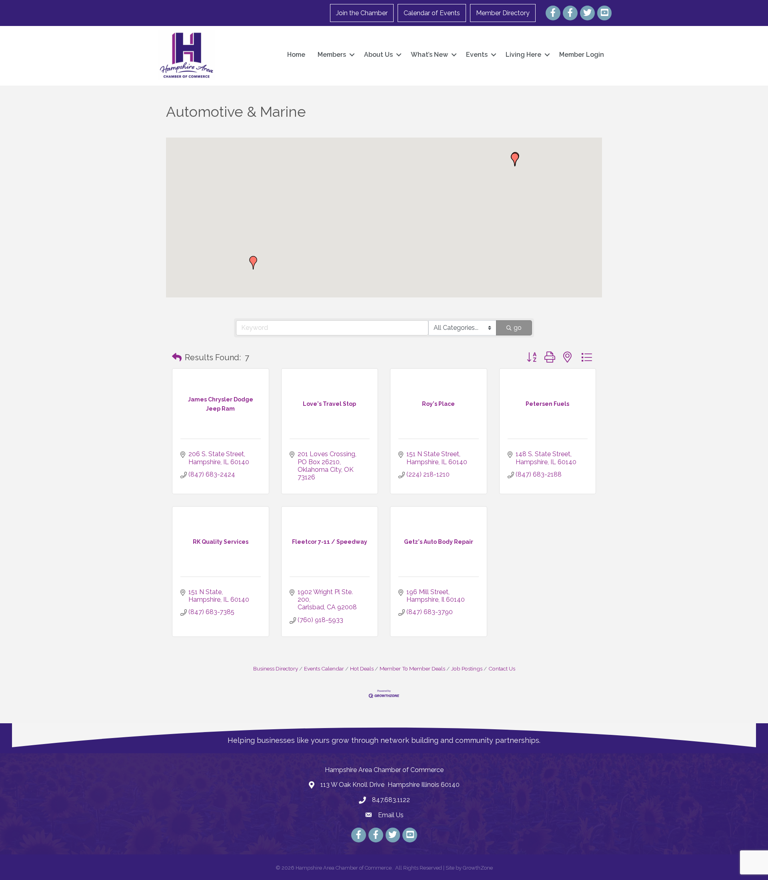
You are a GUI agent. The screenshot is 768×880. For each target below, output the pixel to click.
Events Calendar (324, 668)
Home (296, 54)
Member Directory (503, 13)
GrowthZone (478, 868)
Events (477, 54)
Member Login (581, 54)
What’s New (429, 54)
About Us (378, 54)
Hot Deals (362, 668)
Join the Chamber (362, 13)
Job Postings (466, 668)
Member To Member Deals (412, 668)
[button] (515, 159)
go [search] (518, 327)
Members (332, 54)
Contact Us (501, 668)
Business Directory (275, 668)
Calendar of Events (432, 13)
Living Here (523, 54)
